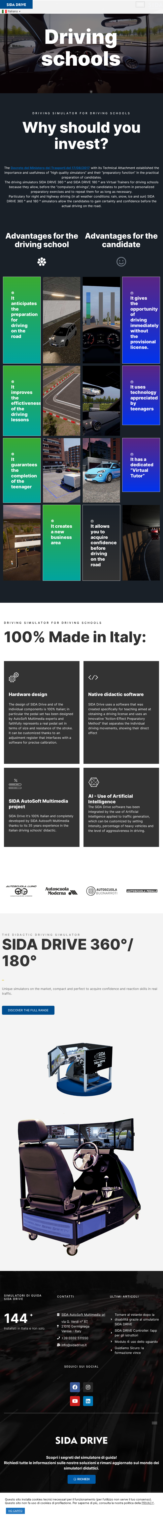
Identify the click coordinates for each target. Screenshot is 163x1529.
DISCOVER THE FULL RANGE (28, 1010)
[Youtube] (75, 1401)
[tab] (3, 976)
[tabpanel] (81, 989)
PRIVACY (148, 1503)
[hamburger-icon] (140, 4)
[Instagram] (88, 1387)
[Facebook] (75, 1387)
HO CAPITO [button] (15, 1510)
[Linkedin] (88, 1401)
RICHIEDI (83, 1479)
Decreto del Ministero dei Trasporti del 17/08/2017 (50, 168)
